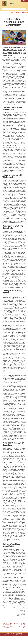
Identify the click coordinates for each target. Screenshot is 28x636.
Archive (10, 634)
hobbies (24, 613)
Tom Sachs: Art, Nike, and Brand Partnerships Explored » (20, 625)
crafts (24, 611)
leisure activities (22, 614)
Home (6, 634)
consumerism (22, 610)
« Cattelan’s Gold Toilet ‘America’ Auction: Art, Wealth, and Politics (8, 625)
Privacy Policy (16, 634)
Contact (21, 634)
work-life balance (21, 617)
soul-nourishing (22, 615)
